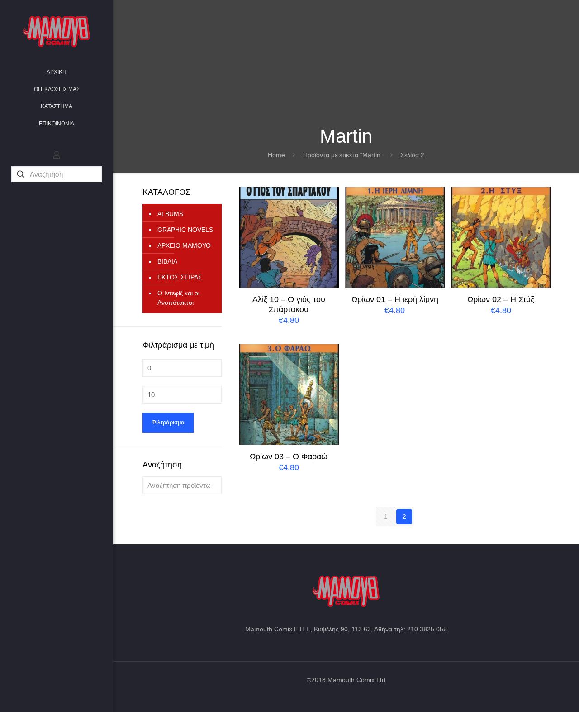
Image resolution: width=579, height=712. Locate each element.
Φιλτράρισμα (168, 422)
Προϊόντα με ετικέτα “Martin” (343, 155)
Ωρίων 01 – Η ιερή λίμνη (394, 299)
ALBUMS (170, 213)
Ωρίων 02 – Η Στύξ (500, 299)
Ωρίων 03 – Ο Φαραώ (288, 456)
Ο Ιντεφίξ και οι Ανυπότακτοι (178, 297)
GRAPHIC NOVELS (185, 229)
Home (276, 155)
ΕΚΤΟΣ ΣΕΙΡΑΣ (179, 277)
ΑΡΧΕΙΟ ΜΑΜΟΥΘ (184, 245)
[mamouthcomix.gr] (56, 32)
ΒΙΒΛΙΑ (167, 261)
